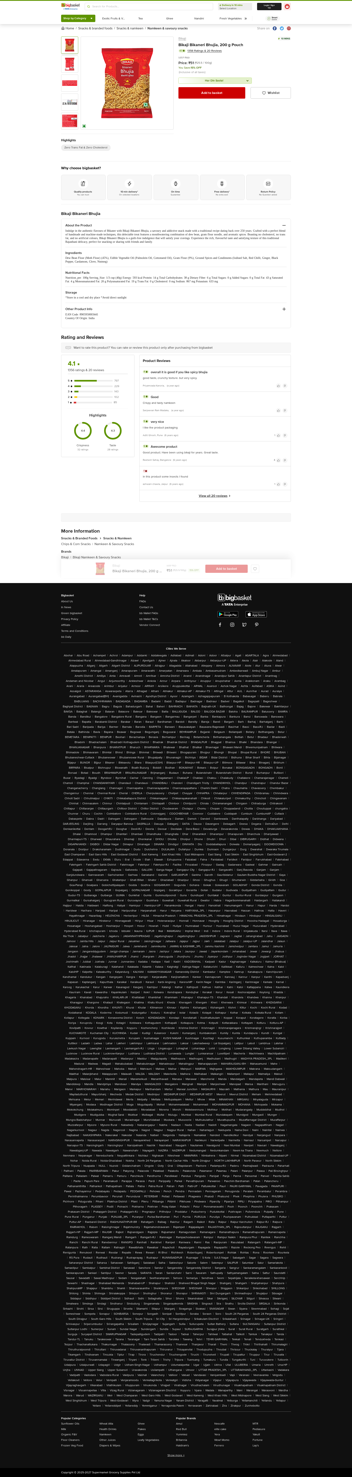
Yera (217, 1434)
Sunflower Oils (70, 1423)
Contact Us (146, 607)
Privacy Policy (69, 619)
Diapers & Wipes (109, 1445)
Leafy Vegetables (148, 1440)
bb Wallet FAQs (148, 613)
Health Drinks (108, 1429)
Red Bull (181, 1429)
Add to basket (211, 93)
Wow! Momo (221, 1440)
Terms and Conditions (74, 631)
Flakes (142, 1429)
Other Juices (107, 1440)
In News (66, 607)
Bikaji (182, 39)
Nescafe (219, 1423)
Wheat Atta (106, 1423)
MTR (255, 1423)
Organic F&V (69, 1434)
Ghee (141, 1423)
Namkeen (105, 1434)
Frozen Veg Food (72, 1445)
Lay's (256, 1445)
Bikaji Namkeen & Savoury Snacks (97, 557)
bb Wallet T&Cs (148, 619)
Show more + (176, 1455)
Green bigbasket (71, 613)
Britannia (181, 1440)
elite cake (220, 1429)
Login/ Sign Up (269, 6)
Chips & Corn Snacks (77, 544)
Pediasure (259, 1429)
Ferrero (219, 1445)
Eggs (141, 1434)
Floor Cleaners (70, 1440)
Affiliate (65, 625)
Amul (179, 1423)
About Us (67, 601)
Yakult (256, 1434)
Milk (63, 1429)
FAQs (142, 601)
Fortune (258, 1440)
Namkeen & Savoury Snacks (114, 544)
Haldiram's (182, 1445)
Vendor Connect (149, 625)
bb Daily (66, 637)
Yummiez (181, 1434)
